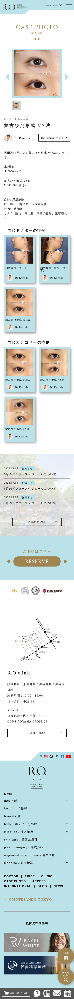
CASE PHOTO (15, 881)
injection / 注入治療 (18, 831)
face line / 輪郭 (15, 808)
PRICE (30, 876)
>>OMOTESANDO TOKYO (28, 899)
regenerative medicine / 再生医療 (29, 855)
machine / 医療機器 (18, 862)
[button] (67, 76)
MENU (9, 794)
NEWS (58, 886)
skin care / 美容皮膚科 (21, 839)
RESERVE (37, 561)
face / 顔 (10, 800)
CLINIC (46, 876)
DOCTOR (11, 876)
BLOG (42, 886)
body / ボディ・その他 (20, 824)
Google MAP (37, 732)
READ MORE (37, 521)
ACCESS (39, 881)
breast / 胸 (12, 816)
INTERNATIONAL (17, 886)
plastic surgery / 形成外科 (23, 847)
